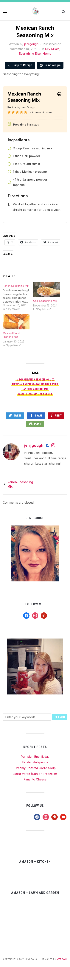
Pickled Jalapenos (35, 762)
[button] (5, 12)
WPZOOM (62, 959)
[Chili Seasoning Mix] (46, 289)
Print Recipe (52, 65)
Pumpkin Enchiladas (35, 756)
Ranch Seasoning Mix (20, 484)
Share (38, 415)
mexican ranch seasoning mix (35, 379)
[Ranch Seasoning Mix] (18, 296)
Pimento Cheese (35, 779)
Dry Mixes (52, 49)
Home (47, 53)
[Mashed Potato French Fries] (16, 321)
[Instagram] (53, 445)
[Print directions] (59, 94)
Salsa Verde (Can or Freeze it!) (35, 774)
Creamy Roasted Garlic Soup (35, 768)
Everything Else (30, 53)
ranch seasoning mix (35, 389)
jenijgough (31, 44)
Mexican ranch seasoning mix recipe (35, 384)
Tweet (17, 415)
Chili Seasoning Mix (45, 300)
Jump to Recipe (22, 65)
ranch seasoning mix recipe (35, 393)
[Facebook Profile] (48, 445)
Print (37, 424)
